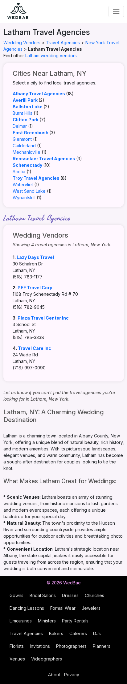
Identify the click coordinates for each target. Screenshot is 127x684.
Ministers (47, 620)
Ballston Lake (28, 106)
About (54, 674)
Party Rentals (75, 620)
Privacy (71, 674)
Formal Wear (63, 608)
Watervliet (23, 184)
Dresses (70, 595)
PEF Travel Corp (35, 287)
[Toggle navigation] (116, 11)
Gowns (16, 595)
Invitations (40, 646)
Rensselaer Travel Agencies (44, 158)
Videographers (46, 658)
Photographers (71, 646)
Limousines (21, 620)
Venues (17, 658)
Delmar (20, 126)
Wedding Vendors (21, 42)
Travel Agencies (26, 633)
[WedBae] (15, 11)
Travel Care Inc (34, 348)
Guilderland (24, 145)
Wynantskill (24, 197)
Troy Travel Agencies (36, 178)
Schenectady (27, 165)
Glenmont (22, 139)
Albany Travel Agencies (39, 93)
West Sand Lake (29, 191)
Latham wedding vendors (51, 55)
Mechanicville (26, 152)
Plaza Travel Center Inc (43, 317)
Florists (17, 646)
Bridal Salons (43, 595)
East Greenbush (30, 132)
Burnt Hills (22, 113)
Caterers (78, 633)
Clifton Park (26, 119)
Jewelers (91, 608)
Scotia (19, 171)
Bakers (56, 633)
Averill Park (25, 100)
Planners (101, 646)
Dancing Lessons (27, 608)
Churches (94, 595)
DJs (97, 633)
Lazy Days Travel (35, 257)
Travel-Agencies (63, 42)
